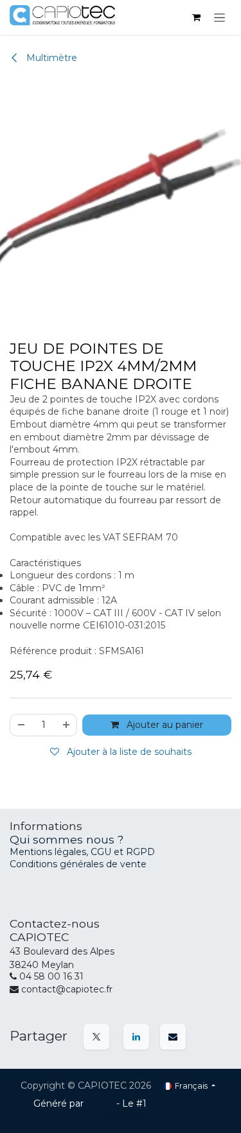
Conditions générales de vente (78, 864)
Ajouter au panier (163, 725)
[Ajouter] (67, 725)
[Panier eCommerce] (196, 17)
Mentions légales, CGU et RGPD (83, 852)
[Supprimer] (20, 725)
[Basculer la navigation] (219, 17)
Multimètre (50, 58)
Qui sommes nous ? (66, 839)
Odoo (101, 1103)
